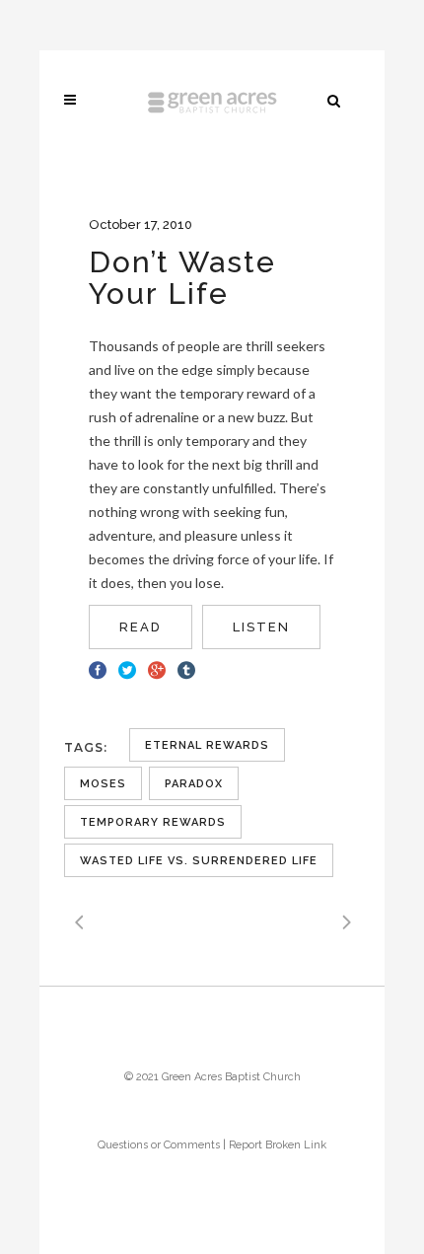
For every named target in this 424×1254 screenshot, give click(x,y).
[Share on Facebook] (97, 668)
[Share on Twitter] (127, 668)
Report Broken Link (277, 1145)
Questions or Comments (159, 1145)
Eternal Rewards (207, 745)
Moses (103, 783)
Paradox (194, 783)
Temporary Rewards (153, 822)
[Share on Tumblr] (186, 668)
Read (140, 627)
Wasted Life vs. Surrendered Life (199, 860)
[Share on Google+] (157, 668)
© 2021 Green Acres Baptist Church (212, 1076)
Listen (261, 627)
